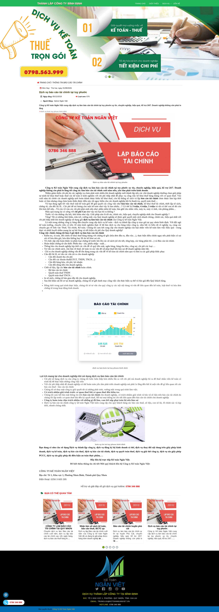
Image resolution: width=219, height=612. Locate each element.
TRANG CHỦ (140, 4)
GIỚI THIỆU (154, 4)
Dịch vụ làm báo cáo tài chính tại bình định (162, 527)
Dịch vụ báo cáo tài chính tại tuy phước (127, 527)
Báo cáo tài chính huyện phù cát (93, 527)
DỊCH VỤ (166, 4)
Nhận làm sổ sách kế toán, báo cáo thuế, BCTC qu (58, 527)
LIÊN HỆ (176, 4)
